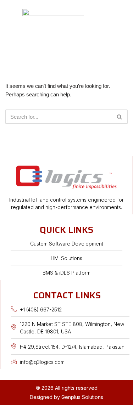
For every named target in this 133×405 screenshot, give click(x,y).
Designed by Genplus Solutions (66, 397)
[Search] (120, 116)
